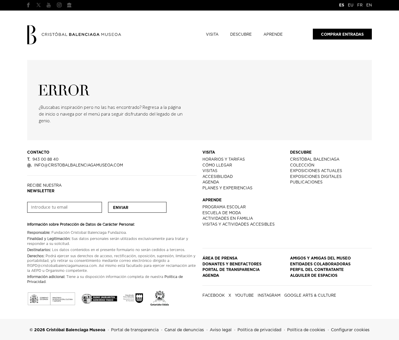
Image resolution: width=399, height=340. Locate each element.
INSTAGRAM (59, 5)
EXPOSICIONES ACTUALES (316, 171)
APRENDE (273, 35)
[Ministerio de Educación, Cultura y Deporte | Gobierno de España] (51, 297)
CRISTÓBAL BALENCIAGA (314, 160)
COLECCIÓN (302, 165)
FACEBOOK (28, 5)
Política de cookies (306, 330)
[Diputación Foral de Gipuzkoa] (133, 297)
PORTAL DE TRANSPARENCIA (231, 270)
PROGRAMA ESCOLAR (224, 207)
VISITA (212, 35)
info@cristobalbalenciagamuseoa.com (75, 165)
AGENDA (210, 182)
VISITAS (209, 171)
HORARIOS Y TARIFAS (223, 160)
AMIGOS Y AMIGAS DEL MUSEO (320, 258)
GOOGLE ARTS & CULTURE (69, 5)
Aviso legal (221, 330)
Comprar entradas (342, 35)
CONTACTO (38, 152)
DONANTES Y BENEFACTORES (231, 264)
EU (350, 5)
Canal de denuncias (184, 330)
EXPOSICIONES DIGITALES (315, 177)
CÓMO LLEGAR (217, 165)
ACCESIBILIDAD (217, 177)
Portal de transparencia (135, 330)
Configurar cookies (350, 330)
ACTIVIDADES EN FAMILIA (227, 219)
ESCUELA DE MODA (221, 213)
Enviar (120, 208)
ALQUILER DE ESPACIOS (313, 276)
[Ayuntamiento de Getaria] (159, 297)
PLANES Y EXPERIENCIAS (227, 188)
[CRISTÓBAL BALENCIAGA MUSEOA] (74, 34)
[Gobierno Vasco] (99, 297)
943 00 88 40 (42, 160)
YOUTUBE (49, 5)
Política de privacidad (259, 330)
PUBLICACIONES (306, 182)
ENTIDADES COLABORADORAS (320, 264)
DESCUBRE (241, 35)
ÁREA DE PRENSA (219, 258)
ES (341, 5)
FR (359, 5)
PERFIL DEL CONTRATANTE (317, 270)
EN (369, 5)
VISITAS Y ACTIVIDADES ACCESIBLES (238, 224)
